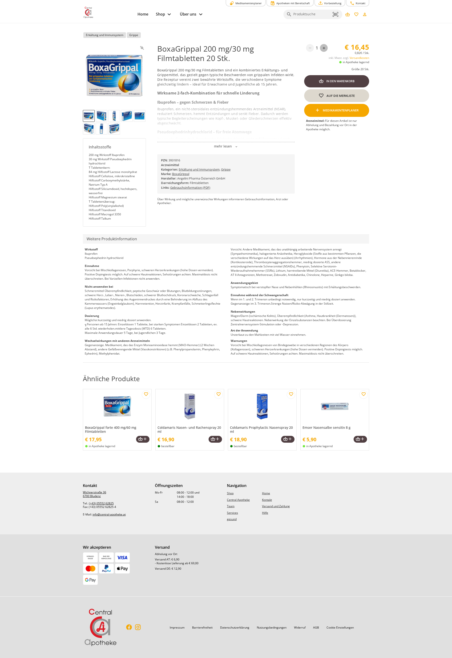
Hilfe (265, 513)
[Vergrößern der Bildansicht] (142, 48)
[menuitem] (143, 14)
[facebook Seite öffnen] (129, 627)
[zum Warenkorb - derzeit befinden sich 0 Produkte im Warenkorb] (347, 14)
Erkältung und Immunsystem (199, 169)
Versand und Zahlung (276, 506)
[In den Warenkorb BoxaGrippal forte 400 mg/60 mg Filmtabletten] (142, 439)
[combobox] (311, 16)
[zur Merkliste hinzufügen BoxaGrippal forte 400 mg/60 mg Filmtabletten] (146, 394)
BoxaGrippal (180, 174)
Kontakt (267, 500)
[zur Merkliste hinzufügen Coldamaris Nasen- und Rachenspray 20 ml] (218, 394)
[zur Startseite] (108, 12)
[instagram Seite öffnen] (137, 627)
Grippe (225, 169)
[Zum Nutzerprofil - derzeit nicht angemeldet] (364, 14)
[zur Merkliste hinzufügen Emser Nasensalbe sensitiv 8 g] (363, 394)
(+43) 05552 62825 (101, 503)
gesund (232, 519)
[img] (89, 116)
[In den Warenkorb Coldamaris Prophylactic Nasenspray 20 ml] (288, 439)
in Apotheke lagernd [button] (356, 62)
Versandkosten (359, 58)
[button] (336, 14)
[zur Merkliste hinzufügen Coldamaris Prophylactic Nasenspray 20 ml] (291, 394)
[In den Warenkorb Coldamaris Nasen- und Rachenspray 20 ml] (215, 439)
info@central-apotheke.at (109, 514)
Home (266, 493)
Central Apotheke (238, 500)
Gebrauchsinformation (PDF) (190, 187)
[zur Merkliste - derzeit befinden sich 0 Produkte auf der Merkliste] (356, 14)
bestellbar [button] (167, 446)
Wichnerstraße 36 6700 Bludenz (94, 494)
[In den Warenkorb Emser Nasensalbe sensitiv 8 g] (360, 439)
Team (230, 506)
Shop (230, 493)
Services (232, 513)
